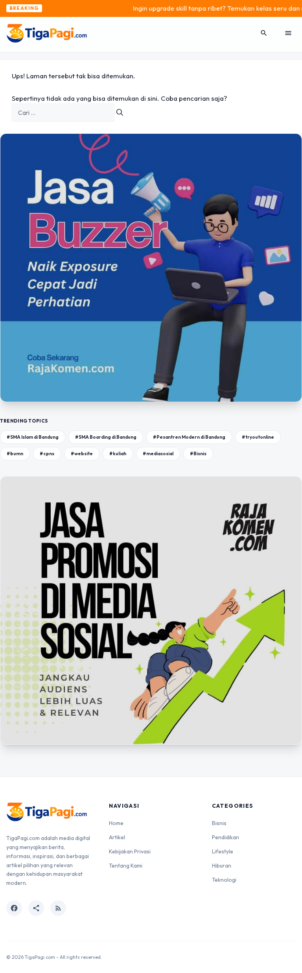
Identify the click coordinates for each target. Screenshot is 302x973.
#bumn (15, 453)
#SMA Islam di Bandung (33, 437)
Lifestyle (222, 851)
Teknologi (224, 879)
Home (116, 823)
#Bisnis (198, 453)
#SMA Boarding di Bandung (105, 437)
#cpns (47, 453)
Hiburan (221, 865)
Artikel (117, 837)
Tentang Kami (125, 865)
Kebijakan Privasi (130, 851)
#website (82, 453)
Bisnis (219, 823)
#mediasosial (158, 453)
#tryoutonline (258, 437)
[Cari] (119, 112)
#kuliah (117, 453)
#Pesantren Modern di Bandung (189, 437)
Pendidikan (225, 837)
